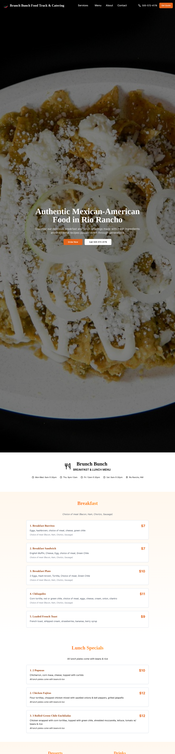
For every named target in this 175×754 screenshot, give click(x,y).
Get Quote (166, 5)
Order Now (73, 242)
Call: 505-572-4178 (98, 242)
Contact (122, 5)
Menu (98, 5)
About (109, 5)
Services (83, 5)
